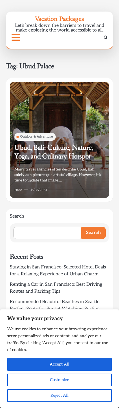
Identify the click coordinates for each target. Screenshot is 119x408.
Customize (59, 379)
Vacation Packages (59, 18)
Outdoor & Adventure (36, 136)
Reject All (59, 395)
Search (17, 216)
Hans (18, 190)
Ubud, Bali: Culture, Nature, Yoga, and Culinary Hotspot (53, 152)
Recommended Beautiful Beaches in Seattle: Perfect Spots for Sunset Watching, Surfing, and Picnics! (55, 308)
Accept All (59, 364)
